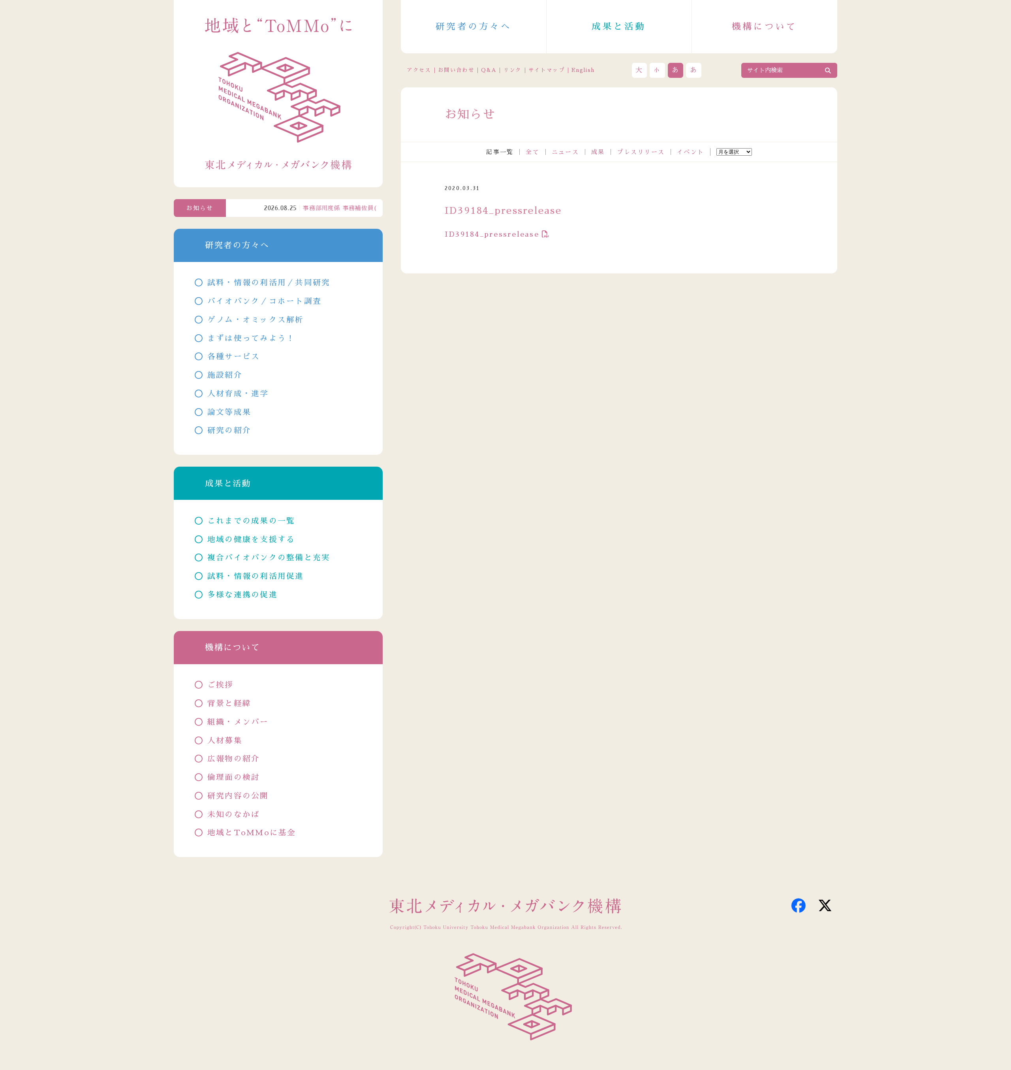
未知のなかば (233, 814)
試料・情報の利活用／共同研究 (269, 282)
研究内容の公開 (238, 796)
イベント (690, 152)
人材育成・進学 (238, 393)
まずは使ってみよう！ (251, 338)
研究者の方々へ (474, 26)
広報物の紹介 (233, 759)
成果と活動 (619, 26)
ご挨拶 (220, 685)
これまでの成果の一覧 (251, 521)
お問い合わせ (456, 70)
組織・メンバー (238, 722)
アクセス (419, 70)
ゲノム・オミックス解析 (255, 320)
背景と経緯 (229, 703)
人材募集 (224, 740)
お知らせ (200, 208)
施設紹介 (224, 375)
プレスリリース (641, 152)
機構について (764, 26)
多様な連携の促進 (242, 595)
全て (532, 152)
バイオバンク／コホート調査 (264, 301)
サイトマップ (546, 70)
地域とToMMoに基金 (251, 832)
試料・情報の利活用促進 (255, 576)
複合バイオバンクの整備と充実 (269, 557)
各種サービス (233, 356)
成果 (598, 152)
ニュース (565, 152)
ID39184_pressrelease (492, 234)
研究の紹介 (229, 430)
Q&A (488, 70)
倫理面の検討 (233, 777)
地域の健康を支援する (251, 539)
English (582, 70)
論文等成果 (229, 412)
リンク (513, 70)
